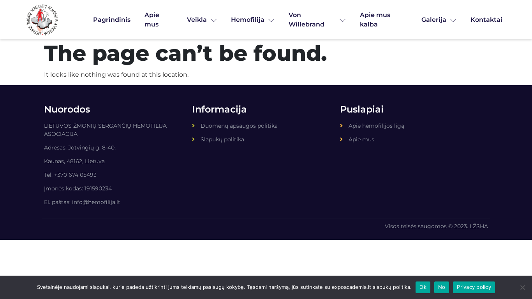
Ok (422, 287)
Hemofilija (247, 19)
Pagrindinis (111, 19)
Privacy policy (474, 287)
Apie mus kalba (375, 19)
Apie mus (151, 19)
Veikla (197, 19)
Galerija (433, 19)
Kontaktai (486, 19)
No (442, 287)
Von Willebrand (306, 19)
